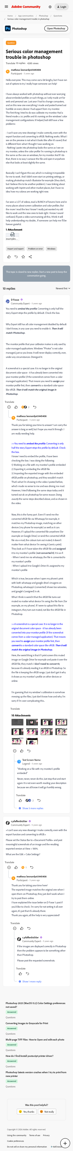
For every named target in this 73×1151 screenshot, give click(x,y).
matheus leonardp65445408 (26, 69)
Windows (51, 248)
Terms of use (34, 1135)
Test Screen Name (31, 759)
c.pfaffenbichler (19, 821)
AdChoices (57, 1146)
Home (10, 15)
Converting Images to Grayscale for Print (27, 1023)
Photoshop (43, 15)
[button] (6, 7)
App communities (25, 15)
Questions (58, 15)
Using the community (16, 1135)
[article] (36, 354)
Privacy (46, 1135)
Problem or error (35, 248)
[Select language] (50, 7)
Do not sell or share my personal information (27, 1146)
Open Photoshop (56, 28)
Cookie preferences (15, 1141)
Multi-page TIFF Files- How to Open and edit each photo (35, 1039)
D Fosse (15, 299)
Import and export (15, 248)
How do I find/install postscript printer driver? (29, 1055)
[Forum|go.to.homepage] (26, 7)
